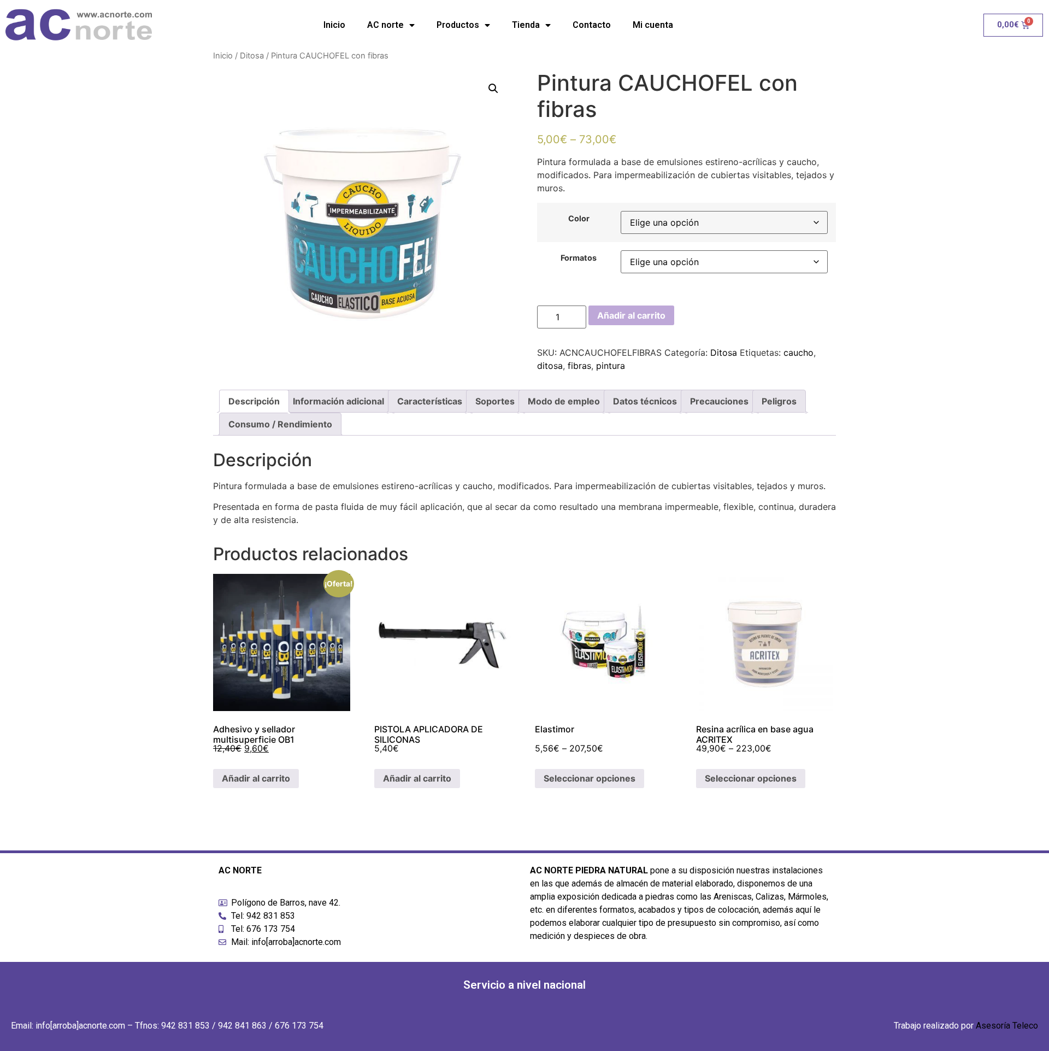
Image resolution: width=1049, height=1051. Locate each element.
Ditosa (252, 56)
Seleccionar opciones (589, 778)
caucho (798, 352)
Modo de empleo (564, 401)
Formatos (579, 258)
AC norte (385, 25)
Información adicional (338, 401)
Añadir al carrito (631, 315)
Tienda (526, 25)
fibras (579, 365)
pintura (610, 365)
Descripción (254, 401)
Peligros (779, 401)
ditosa (550, 365)
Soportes (495, 401)
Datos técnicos (645, 401)
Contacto (592, 25)
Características (429, 401)
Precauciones (719, 401)
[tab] (254, 401)
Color (579, 218)
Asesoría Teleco (1007, 1025)
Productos (458, 25)
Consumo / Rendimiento (280, 424)
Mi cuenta (653, 25)
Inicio (334, 25)
